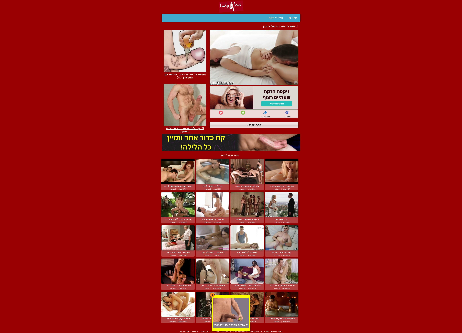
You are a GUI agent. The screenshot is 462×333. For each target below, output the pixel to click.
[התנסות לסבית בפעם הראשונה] (247, 271)
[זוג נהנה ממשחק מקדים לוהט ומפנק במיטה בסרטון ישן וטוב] (281, 271)
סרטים (293, 18)
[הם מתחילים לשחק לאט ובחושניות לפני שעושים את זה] (281, 304)
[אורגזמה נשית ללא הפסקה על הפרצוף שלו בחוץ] (178, 204)
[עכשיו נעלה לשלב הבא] (247, 237)
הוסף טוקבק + (254, 125)
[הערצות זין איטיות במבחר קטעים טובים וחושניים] (281, 171)
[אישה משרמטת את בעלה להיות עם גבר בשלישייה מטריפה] (178, 171)
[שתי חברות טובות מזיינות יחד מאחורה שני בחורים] (247, 171)
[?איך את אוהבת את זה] (281, 237)
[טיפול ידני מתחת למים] (212, 171)
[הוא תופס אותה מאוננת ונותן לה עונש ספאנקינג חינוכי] (178, 237)
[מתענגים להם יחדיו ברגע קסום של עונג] (212, 271)
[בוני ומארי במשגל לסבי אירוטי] (212, 237)
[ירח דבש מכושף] (281, 204)
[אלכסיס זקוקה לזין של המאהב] (178, 304)
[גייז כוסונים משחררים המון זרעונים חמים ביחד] (247, 204)
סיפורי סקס (276, 18)
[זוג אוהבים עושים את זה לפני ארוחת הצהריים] (212, 204)
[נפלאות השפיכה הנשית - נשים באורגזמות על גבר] (178, 271)
